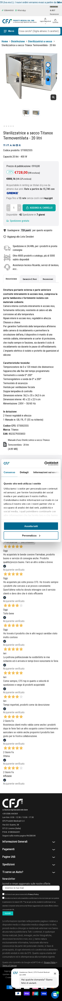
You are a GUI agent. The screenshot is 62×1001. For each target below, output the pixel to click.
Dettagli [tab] (24, 472)
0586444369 (8, 10)
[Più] (19, 207)
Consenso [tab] (9, 472)
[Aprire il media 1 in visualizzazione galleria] (26, 113)
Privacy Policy (33, 894)
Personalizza (29, 535)
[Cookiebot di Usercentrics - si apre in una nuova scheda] (44, 463)
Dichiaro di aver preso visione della (22, 894)
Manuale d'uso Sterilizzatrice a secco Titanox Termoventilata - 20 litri (29, 442)
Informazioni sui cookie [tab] (46, 472)
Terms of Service (9, 965)
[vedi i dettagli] (48, 198)
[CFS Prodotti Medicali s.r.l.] (19, 21)
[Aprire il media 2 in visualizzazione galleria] (36, 113)
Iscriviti (8, 913)
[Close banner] (59, 2)
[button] (39, 31)
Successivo (27, 542)
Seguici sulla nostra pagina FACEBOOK (19, 835)
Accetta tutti (31, 526)
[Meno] (8, 207)
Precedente (10, 542)
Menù (11, 31)
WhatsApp (21, 10)
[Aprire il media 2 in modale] (31, 75)
